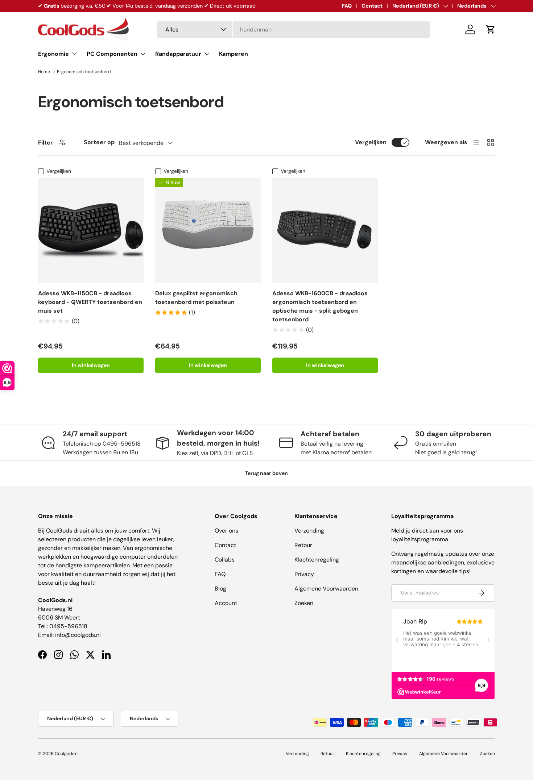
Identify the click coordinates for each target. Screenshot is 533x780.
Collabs (225, 559)
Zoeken (303, 603)
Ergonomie (53, 54)
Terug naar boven (266, 473)
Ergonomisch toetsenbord (84, 72)
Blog (220, 588)
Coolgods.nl (67, 753)
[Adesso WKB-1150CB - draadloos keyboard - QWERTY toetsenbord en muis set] (91, 230)
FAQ (347, 6)
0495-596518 (68, 626)
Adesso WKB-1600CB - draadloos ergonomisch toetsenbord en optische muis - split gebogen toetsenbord (320, 306)
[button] (491, 29)
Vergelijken (371, 142)
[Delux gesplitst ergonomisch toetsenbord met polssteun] (208, 230)
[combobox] (293, 29)
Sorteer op (99, 142)
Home (44, 72)
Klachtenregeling (316, 559)
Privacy (304, 574)
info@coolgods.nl (78, 635)
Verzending (309, 530)
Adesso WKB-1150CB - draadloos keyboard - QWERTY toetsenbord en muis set (90, 301)
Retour (303, 545)
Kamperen (233, 54)
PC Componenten (112, 54)
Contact (372, 6)
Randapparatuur (178, 54)
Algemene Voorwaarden (326, 588)
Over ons (226, 530)
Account (226, 603)
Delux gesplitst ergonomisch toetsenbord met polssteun (196, 297)
